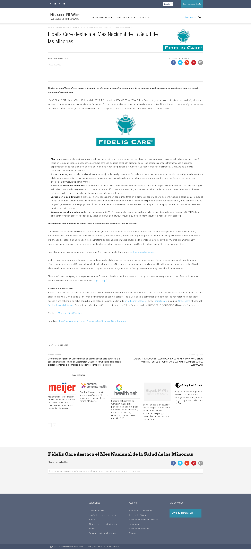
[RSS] (60, 3)
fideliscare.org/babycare (142, 252)
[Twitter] (64, 3)
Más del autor (78, 375)
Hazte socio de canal (139, 529)
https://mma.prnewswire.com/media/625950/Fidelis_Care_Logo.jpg (92, 321)
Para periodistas (125, 17)
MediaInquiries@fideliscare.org (73, 313)
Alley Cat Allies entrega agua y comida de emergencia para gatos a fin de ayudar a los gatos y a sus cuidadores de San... (189, 397)
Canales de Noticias (100, 17)
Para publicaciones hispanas (102, 533)
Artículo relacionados (59, 375)
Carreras (133, 533)
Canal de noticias (96, 511)
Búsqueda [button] (190, 17)
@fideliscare (161, 301)
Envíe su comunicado (192, 4)
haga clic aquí (99, 280)
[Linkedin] (55, 3)
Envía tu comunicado (182, 513)
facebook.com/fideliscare (60, 305)
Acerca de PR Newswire (140, 511)
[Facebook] (50, 3)
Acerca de (144, 17)
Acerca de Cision (137, 515)
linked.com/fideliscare (136, 301)
